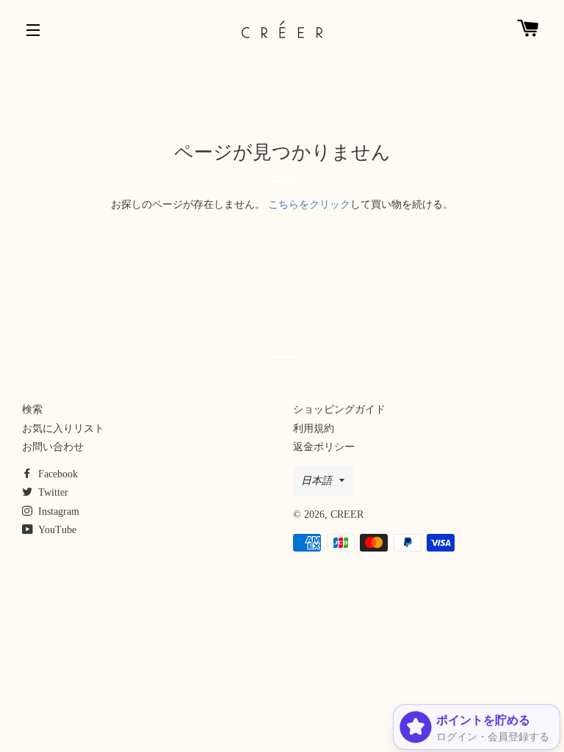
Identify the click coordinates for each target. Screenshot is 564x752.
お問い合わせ (53, 446)
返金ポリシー (324, 446)
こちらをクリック (309, 204)
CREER (347, 514)
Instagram (57, 511)
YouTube (56, 529)
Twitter (51, 492)
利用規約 (313, 428)
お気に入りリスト (63, 428)
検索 (32, 409)
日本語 (316, 480)
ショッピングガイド (339, 409)
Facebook (56, 474)
